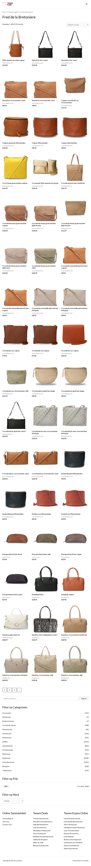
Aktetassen (6, 717)
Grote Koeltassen (39, 833)
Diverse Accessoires (71, 833)
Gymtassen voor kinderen (73, 842)
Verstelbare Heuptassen (42, 831)
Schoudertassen (8, 762)
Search (83, 698)
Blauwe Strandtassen (41, 846)
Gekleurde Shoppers (40, 839)
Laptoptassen (7, 746)
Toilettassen (7, 770)
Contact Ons (7, 825)
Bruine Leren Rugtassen (72, 839)
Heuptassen (6, 738)
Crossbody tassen (9, 725)
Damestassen (7, 729)
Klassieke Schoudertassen (42, 822)
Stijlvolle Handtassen (40, 825)
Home (4, 12)
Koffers (5, 742)
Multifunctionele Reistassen (43, 837)
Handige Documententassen (74, 827)
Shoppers (5, 766)
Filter (6, 786)
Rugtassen (6, 758)
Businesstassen (8, 721)
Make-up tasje (38, 842)
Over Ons (5, 822)
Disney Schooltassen (71, 846)
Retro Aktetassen (70, 825)
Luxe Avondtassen (39, 827)
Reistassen (6, 754)
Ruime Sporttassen (71, 848)
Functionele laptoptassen (73, 822)
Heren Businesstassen (72, 818)
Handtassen (6, 734)
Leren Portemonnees (71, 831)
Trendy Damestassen (41, 818)
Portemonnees (7, 750)
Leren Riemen (69, 837)
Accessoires (6, 713)
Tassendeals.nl (7, 818)
